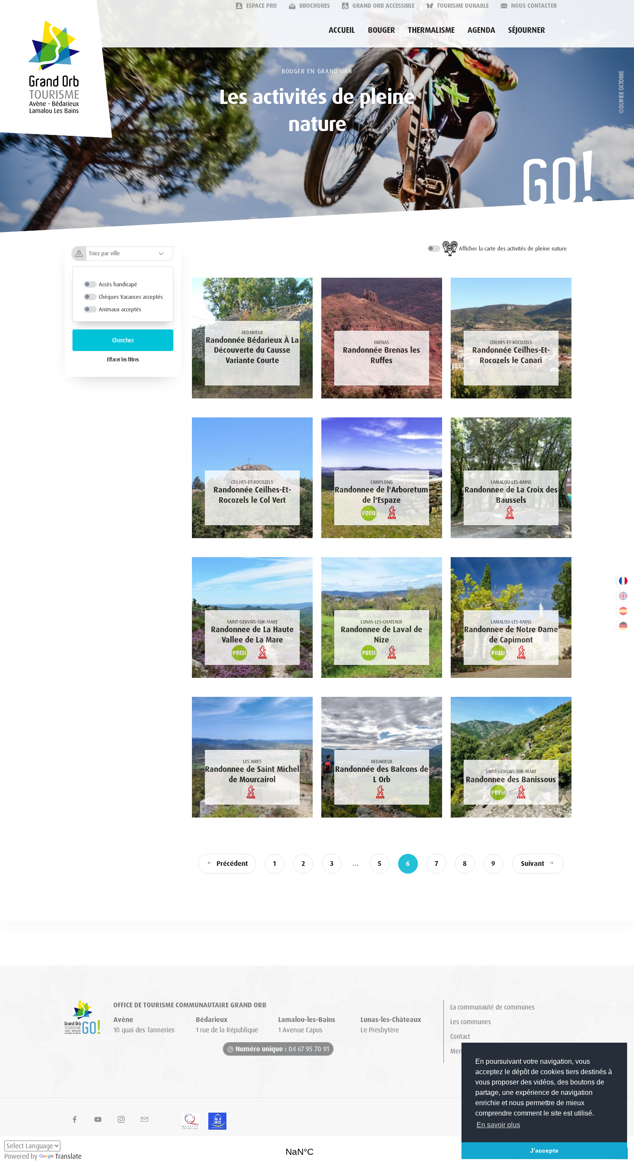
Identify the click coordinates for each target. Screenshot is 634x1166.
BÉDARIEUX (317, 1149)
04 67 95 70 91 (282, 1048)
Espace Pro (261, 5)
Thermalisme (431, 30)
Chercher (123, 340)
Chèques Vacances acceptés (131, 297)
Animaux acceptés (120, 309)
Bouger (381, 30)
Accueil (342, 30)
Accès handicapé (118, 284)
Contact (460, 1036)
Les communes (470, 1022)
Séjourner (526, 30)
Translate (68, 1156)
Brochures (314, 5)
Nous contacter (533, 5)
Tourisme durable (462, 5)
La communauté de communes (492, 1007)
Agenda (481, 30)
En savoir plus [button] (498, 1124)
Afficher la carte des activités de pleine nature (513, 248)
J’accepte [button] (544, 1150)
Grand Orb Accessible (382, 5)
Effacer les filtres (123, 359)
